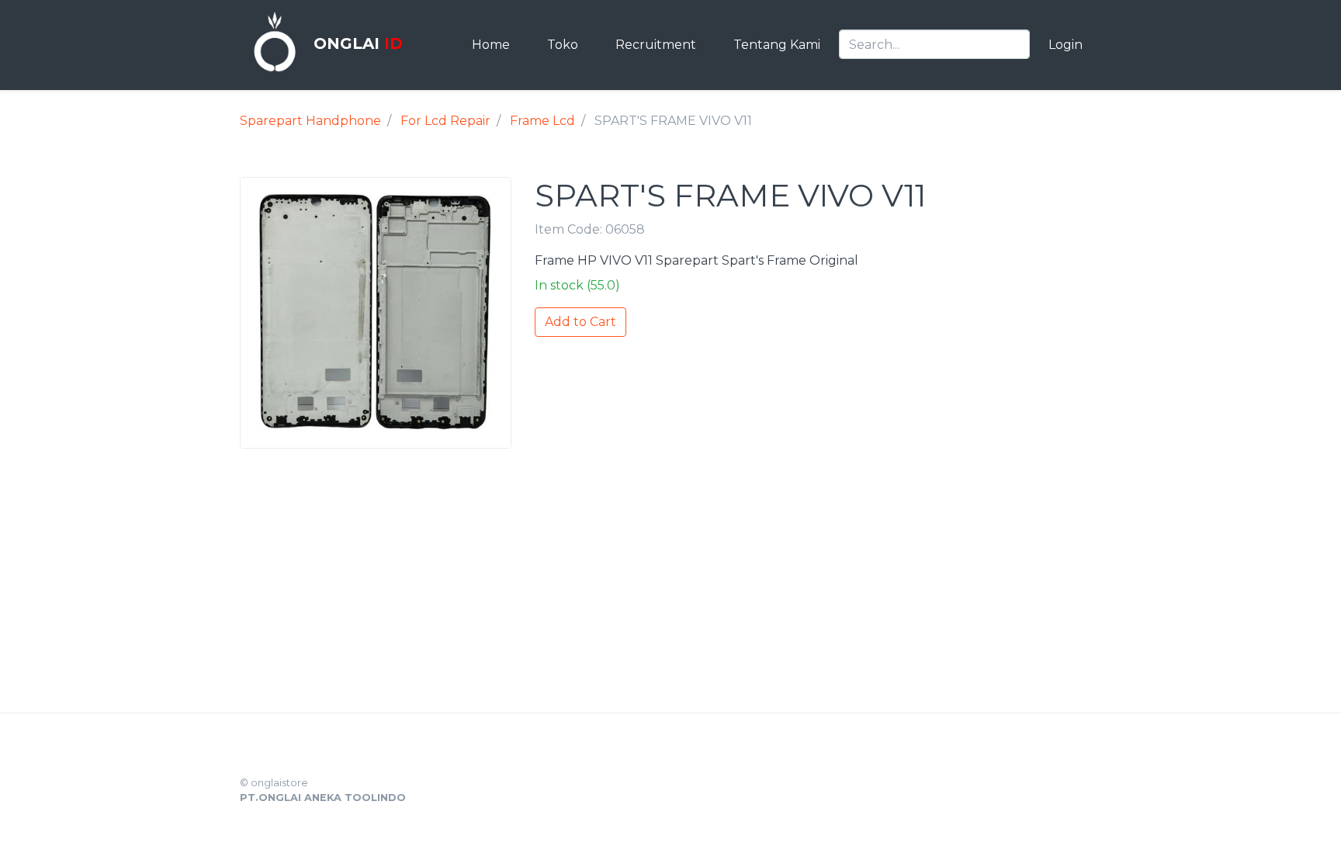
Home (491, 44)
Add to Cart (580, 321)
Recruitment (655, 44)
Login (1065, 44)
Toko (562, 44)
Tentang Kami (776, 44)
